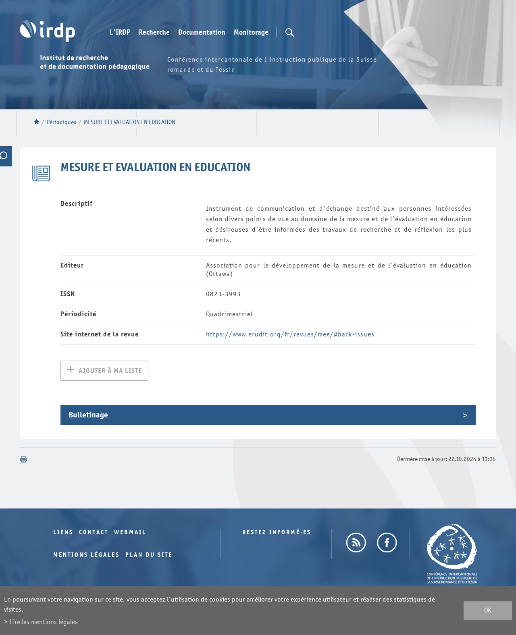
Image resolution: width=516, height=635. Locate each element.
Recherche (154, 32)
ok (487, 610)
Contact (93, 532)
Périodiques (61, 122)
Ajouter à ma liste (110, 370)
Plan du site (149, 555)
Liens (63, 532)
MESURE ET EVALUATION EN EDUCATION (129, 122)
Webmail (130, 532)
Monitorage (251, 32)
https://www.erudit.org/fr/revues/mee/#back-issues (290, 334)
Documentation (201, 32)
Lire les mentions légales (44, 621)
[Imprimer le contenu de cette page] (23, 459)
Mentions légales (86, 555)
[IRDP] (47, 31)
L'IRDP (120, 32)
